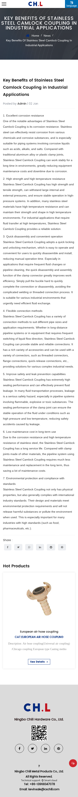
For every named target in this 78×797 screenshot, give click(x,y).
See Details (38, 662)
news (47, 35)
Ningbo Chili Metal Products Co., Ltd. (39, 771)
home (35, 35)
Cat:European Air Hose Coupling (39, 637)
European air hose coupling (39, 632)
